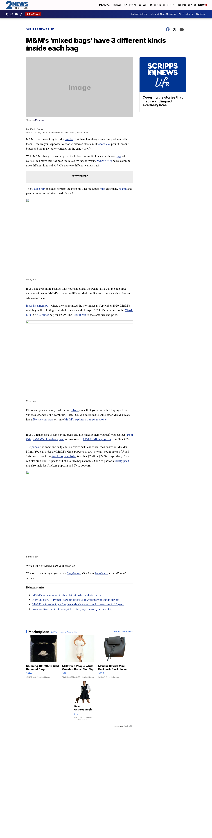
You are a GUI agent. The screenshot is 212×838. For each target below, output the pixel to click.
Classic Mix (38, 188)
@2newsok (22, 14)
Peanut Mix (80, 315)
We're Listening (186, 14)
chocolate (104, 144)
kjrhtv (8, 14)
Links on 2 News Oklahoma (163, 14)
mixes (74, 410)
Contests (200, 14)
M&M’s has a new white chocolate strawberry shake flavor (66, 595)
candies (69, 139)
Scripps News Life (40, 29)
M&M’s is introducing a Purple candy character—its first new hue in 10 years (78, 604)
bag (119, 156)
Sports (159, 5)
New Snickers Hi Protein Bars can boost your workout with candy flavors (75, 599)
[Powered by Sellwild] (128, 726)
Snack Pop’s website (64, 456)
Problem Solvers (139, 14)
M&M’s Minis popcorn (97, 439)
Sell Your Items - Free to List (63, 632)
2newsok (12, 14)
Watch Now (196, 5)
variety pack (122, 461)
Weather (145, 5)
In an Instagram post (38, 305)
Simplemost (74, 573)
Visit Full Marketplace (123, 632)
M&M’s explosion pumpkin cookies (86, 419)
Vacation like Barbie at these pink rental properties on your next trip (72, 609)
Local (117, 5)
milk (102, 188)
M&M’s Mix (104, 161)
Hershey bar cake (43, 419)
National (130, 5)
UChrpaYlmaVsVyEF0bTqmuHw (17, 14)
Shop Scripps (176, 5)
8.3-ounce (42, 315)
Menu (103, 5)
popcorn (36, 447)
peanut (123, 188)
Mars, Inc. (39, 120)
